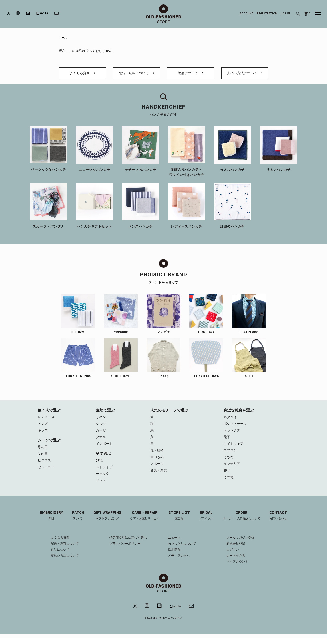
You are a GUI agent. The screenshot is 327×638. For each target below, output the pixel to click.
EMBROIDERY (51, 515)
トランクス (232, 430)
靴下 (227, 437)
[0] (306, 13)
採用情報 (174, 549)
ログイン (232, 549)
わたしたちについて (182, 543)
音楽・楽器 (158, 470)
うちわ (229, 457)
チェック (102, 474)
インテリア (232, 464)
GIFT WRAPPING (107, 515)
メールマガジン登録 (240, 537)
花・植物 (157, 450)
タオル (101, 437)
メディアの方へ (179, 555)
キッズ (43, 430)
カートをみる (235, 555)
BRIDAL (206, 515)
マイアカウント (237, 561)
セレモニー (46, 467)
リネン (101, 417)
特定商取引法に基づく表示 (128, 537)
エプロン (230, 450)
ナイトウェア (234, 444)
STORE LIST (179, 515)
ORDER (241, 515)
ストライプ (104, 467)
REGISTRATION (267, 13)
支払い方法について (242, 73)
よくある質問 (80, 73)
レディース (46, 417)
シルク (101, 424)
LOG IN (285, 13)
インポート (104, 444)
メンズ (43, 424)
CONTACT (278, 515)
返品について (188, 73)
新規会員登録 (235, 543)
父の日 (43, 454)
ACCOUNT (246, 13)
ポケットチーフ (235, 424)
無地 (99, 460)
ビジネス (44, 460)
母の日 (43, 447)
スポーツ (157, 464)
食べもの (157, 457)
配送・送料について (134, 73)
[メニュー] (315, 14)
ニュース (174, 537)
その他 (229, 477)
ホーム (63, 37)
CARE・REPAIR (144, 515)
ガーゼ (101, 430)
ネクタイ (230, 417)
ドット (101, 480)
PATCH (78, 515)
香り (227, 470)
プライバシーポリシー (125, 543)
